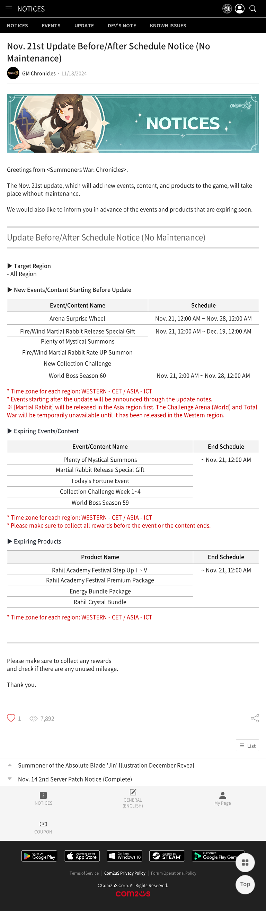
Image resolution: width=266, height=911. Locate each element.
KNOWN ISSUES (168, 25)
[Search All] (252, 8)
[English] (227, 8)
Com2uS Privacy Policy (124, 873)
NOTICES (31, 8)
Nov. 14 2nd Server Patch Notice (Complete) (75, 778)
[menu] (8, 8)
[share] (255, 718)
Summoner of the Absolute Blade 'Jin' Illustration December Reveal (106, 764)
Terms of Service (84, 873)
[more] (245, 862)
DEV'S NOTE (122, 25)
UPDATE (84, 25)
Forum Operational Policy (173, 873)
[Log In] (240, 8)
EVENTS (51, 25)
